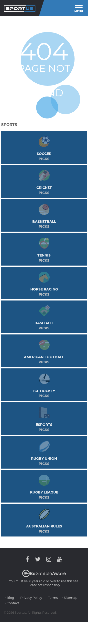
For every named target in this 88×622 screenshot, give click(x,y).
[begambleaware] (44, 576)
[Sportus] (19, 8)
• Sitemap (69, 598)
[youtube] (58, 559)
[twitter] (38, 559)
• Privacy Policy (30, 598)
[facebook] (29, 559)
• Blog (9, 598)
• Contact (12, 603)
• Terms (52, 598)
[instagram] (49, 559)
